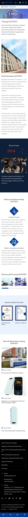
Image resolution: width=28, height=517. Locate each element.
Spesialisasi (4, 465)
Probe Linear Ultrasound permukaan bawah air (13, 450)
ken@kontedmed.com (10, 475)
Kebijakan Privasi (13, 509)
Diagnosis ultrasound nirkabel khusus (11, 446)
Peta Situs (3, 509)
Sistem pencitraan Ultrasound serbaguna (12, 373)
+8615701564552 (9, 481)
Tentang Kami (12, 6)
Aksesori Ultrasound (7, 461)
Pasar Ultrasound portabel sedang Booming (13, 430)
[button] (22, 149)
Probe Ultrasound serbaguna (9, 443)
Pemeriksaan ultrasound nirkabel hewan (12, 458)
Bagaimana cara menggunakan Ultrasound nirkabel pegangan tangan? (12, 401)
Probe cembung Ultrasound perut (10, 454)
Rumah (6, 6)
